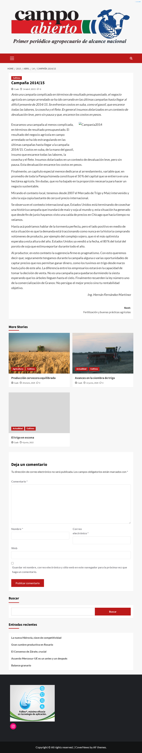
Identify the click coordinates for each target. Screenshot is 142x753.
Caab (16, 89)
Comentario (19, 481)
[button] (12, 58)
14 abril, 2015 (29, 89)
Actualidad (81, 368)
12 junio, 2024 (92, 383)
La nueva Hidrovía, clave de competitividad (36, 637)
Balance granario (21, 665)
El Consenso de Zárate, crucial (28, 651)
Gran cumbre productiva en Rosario (32, 644)
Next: (107, 310)
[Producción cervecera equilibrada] (39, 353)
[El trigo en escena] (39, 412)
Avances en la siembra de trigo (95, 378)
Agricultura (18, 368)
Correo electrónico (80, 531)
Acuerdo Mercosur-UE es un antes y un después (39, 658)
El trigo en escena (22, 438)
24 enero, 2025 (29, 383)
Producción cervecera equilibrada (33, 378)
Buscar (14, 598)
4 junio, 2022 (28, 442)
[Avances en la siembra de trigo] (103, 353)
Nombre (17, 528)
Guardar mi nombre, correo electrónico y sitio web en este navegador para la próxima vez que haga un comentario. (69, 569)
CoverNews (82, 747)
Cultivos (16, 78)
